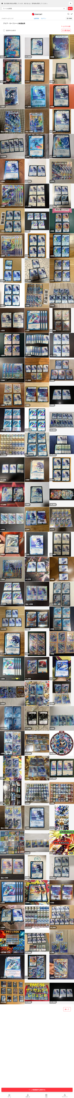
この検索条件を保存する (38, 1090)
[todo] (72, 14)
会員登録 (36, 18)
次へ (66, 1009)
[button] (68, 14)
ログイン (43, 18)
